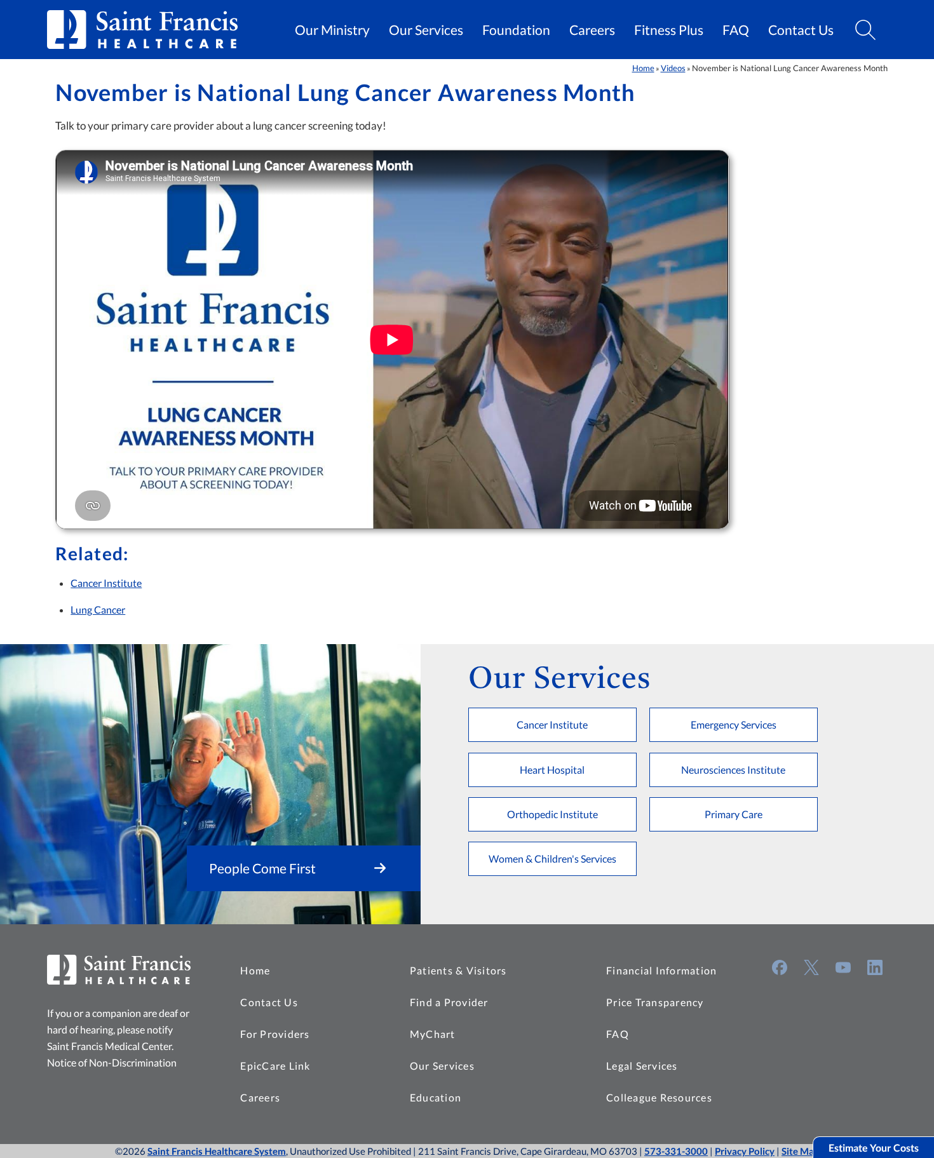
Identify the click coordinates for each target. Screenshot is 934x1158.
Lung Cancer (98, 609)
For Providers (274, 1034)
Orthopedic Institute (552, 814)
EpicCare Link (275, 1066)
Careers (592, 30)
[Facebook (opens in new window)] (779, 967)
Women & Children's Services (552, 858)
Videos (673, 68)
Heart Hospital (552, 770)
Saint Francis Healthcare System (216, 1151)
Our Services (426, 30)
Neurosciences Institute (733, 770)
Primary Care (733, 814)
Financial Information (661, 970)
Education (435, 1097)
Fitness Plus (668, 30)
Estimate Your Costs (874, 1147)
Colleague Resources (659, 1097)
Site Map (800, 1151)
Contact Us (801, 30)
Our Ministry (332, 30)
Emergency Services (733, 724)
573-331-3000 (676, 1151)
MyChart (433, 1034)
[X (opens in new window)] (811, 967)
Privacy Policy (745, 1151)
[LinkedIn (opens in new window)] (875, 967)
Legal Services (642, 1066)
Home (643, 68)
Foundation (516, 30)
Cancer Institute (106, 583)
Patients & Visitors (458, 970)
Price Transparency (655, 1002)
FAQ (735, 30)
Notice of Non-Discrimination (112, 1062)
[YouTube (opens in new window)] (843, 967)
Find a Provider (449, 1002)
